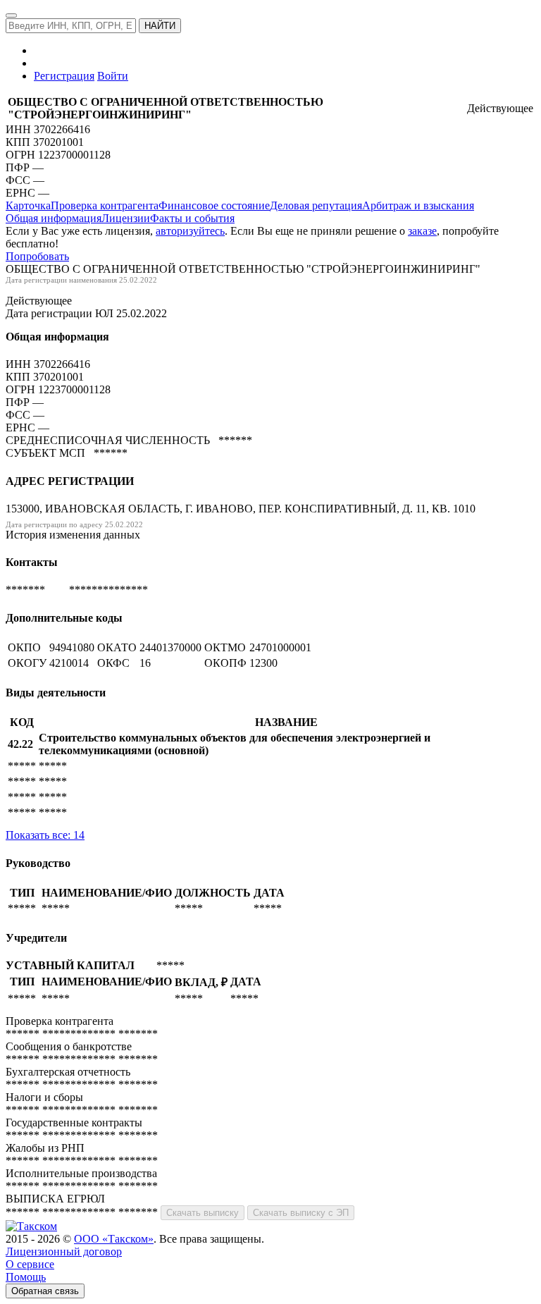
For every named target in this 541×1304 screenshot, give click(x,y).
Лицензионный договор (64, 1251)
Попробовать (37, 256)
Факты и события (192, 218)
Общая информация (53, 218)
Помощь (26, 1277)
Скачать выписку (202, 1212)
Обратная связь (45, 1291)
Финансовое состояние (214, 205)
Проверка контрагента (104, 205)
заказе (422, 231)
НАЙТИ (159, 25)
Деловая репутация (316, 205)
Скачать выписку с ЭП (301, 1212)
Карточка (28, 205)
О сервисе (30, 1264)
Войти (112, 76)
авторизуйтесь (190, 231)
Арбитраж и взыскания (418, 205)
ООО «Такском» (114, 1239)
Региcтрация (64, 76)
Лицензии (125, 218)
